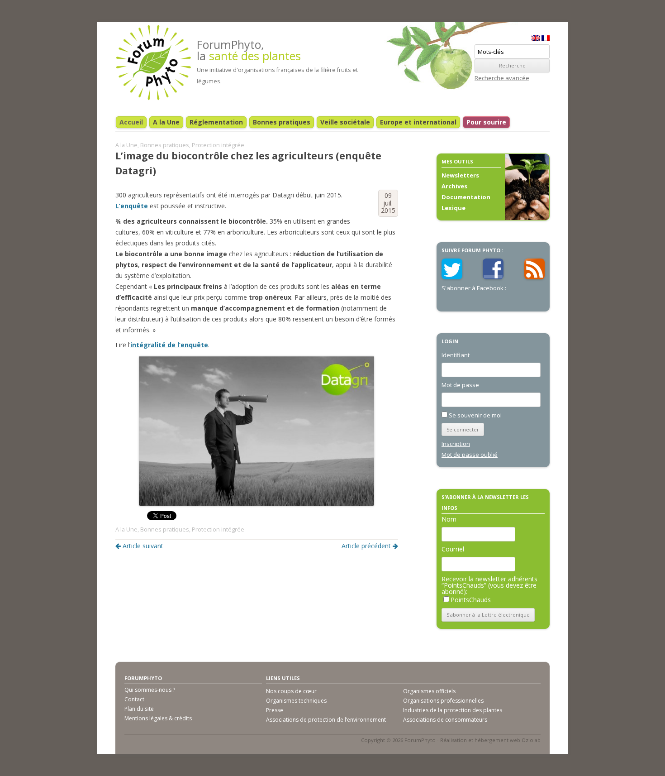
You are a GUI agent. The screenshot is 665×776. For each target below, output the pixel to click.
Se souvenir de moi (475, 415)
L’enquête (131, 205)
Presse (274, 710)
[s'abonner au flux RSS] (534, 277)
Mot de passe (460, 385)
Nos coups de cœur (291, 691)
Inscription (456, 444)
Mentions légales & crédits (158, 718)
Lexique (454, 208)
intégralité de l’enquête (169, 344)
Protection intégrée (218, 145)
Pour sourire (486, 122)
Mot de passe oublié (470, 454)
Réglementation (216, 122)
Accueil (131, 122)
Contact (134, 699)
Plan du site (139, 709)
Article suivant (143, 545)
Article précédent (366, 545)
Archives (454, 186)
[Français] (546, 38)
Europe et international (418, 122)
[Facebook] (493, 277)
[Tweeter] (452, 277)
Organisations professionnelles (443, 700)
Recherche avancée (502, 78)
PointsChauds (471, 599)
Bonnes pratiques (281, 122)
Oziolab (531, 740)
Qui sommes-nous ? (149, 690)
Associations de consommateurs (445, 719)
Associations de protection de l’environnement (326, 719)
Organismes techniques (296, 700)
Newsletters (460, 175)
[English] (536, 38)
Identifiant (456, 355)
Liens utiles (283, 678)
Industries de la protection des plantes (452, 710)
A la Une (166, 122)
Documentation (466, 197)
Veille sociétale (345, 122)
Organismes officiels (429, 691)
